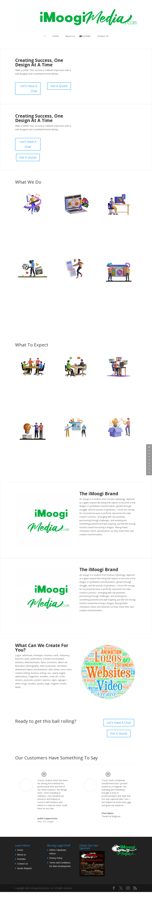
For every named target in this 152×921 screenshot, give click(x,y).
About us (21, 854)
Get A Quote (59, 86)
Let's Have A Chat (28, 88)
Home (20, 850)
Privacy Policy (55, 858)
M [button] (45, 36)
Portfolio (21, 859)
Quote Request (24, 868)
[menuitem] (54, 36)
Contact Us (22, 863)
